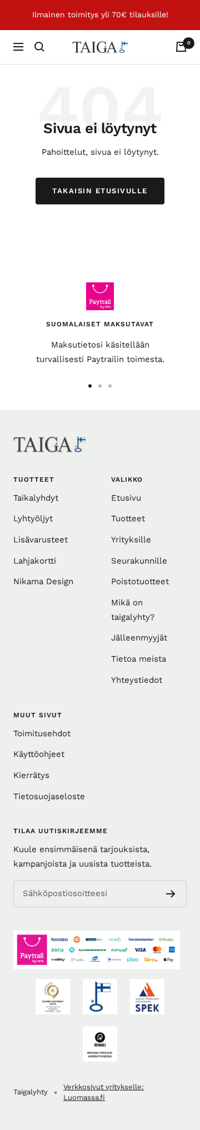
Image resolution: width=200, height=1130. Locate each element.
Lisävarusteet (40, 540)
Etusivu (126, 498)
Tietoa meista (138, 659)
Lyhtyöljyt (33, 518)
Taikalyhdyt (35, 498)
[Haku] (39, 47)
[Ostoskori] (181, 47)
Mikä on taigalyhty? (132, 610)
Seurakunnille (139, 561)
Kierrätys (31, 775)
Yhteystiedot (136, 680)
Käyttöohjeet (38, 754)
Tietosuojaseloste (49, 796)
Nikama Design (43, 581)
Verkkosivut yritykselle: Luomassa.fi (103, 1092)
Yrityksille (131, 540)
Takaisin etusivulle (100, 191)
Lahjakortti (34, 561)
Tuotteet (128, 518)
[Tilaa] (171, 894)
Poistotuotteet (140, 581)
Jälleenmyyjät (139, 638)
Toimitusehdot (42, 733)
